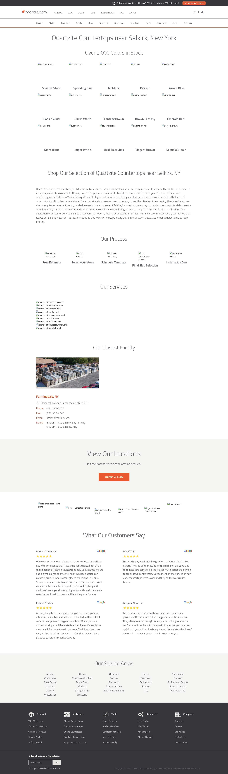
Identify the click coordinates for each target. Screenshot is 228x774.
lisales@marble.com (57, 418)
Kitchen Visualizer (111, 726)
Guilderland (146, 682)
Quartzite (65, 23)
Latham (50, 686)
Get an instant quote (194, 3)
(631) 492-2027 (55, 408)
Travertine (103, 23)
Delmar (178, 678)
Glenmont (114, 682)
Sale (122, 12)
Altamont (114, 674)
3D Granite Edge (110, 742)
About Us (179, 721)
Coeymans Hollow (82, 678)
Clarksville (178, 674)
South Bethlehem (114, 690)
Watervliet (50, 695)
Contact (132, 12)
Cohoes (114, 678)
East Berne (50, 682)
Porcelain (188, 23)
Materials (58, 12)
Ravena (146, 686)
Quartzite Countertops (74, 737)
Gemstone (119, 23)
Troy (145, 690)
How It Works (34, 737)
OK (56, 762)
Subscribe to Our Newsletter (44, 756)
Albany (50, 674)
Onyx (90, 23)
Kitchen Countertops (37, 726)
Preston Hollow (114, 686)
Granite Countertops (73, 726)
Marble (52, 23)
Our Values (180, 731)
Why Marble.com (36, 721)
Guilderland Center (177, 682)
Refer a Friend (35, 742)
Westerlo (82, 695)
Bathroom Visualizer (112, 731)
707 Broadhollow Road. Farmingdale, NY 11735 (62, 403)
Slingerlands (82, 690)
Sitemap (196, 768)
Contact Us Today (114, 477)
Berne (146, 674)
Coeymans (50, 678)
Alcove (82, 674)
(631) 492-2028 (55, 413)
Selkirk (50, 690)
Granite (39, 23)
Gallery (81, 12)
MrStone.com (144, 731)
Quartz (79, 23)
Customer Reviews (37, 731)
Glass (148, 23)
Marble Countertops (73, 721)
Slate (175, 23)
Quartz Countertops (73, 731)
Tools (92, 12)
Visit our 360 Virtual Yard (168, 3)
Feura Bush (82, 682)
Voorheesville (177, 690)
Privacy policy (181, 742)
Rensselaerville (177, 686)
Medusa (82, 686)
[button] (202, 12)
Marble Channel (145, 737)
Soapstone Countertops (75, 742)
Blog (70, 12)
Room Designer (110, 721)
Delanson (146, 678)
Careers (178, 726)
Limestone (134, 23)
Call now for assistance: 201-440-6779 (134, 3)
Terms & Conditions (176, 768)
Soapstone (162, 23)
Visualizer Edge (110, 737)
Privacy (188, 768)
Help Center (143, 721)
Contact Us (180, 737)
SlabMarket (143, 726)
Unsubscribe (54, 768)
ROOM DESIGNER (107, 12)
